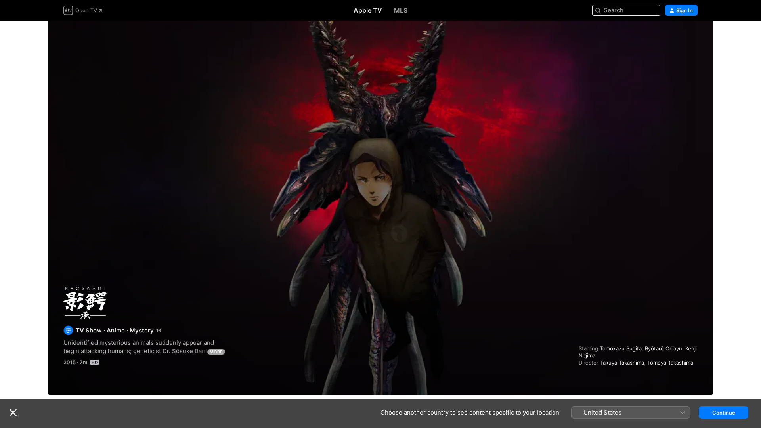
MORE (216, 352)
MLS (400, 10)
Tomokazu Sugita (621, 348)
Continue (723, 412)
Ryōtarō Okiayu (663, 348)
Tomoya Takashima (670, 362)
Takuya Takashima (622, 362)
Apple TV (368, 10)
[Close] (13, 412)
